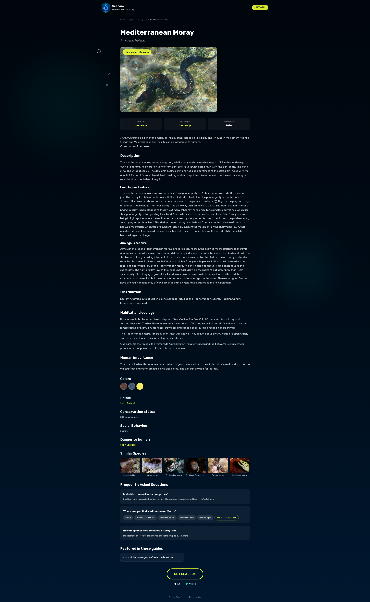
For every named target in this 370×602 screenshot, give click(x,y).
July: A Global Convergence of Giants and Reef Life (148, 557)
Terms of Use (195, 597)
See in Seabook (128, 403)
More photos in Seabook (137, 52)
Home (122, 20)
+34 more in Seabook (226, 517)
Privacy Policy (175, 597)
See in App (141, 125)
